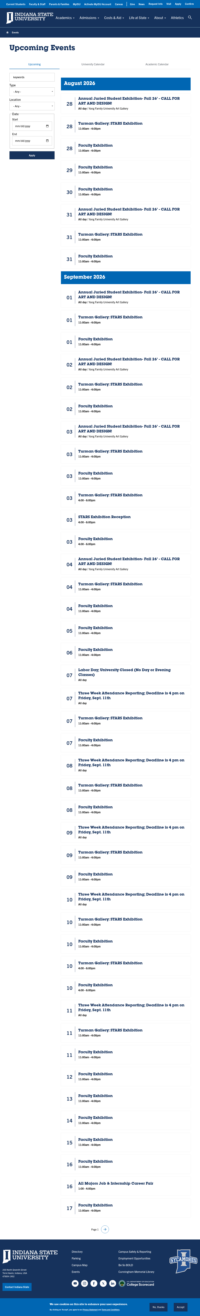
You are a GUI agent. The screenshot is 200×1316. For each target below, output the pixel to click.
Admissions (88, 17)
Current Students (15, 4)
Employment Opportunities (134, 1258)
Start (15, 119)
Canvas (119, 4)
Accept (180, 1307)
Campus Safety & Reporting (134, 1251)
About (158, 17)
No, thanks (158, 1307)
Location (15, 99)
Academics (64, 17)
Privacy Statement (90, 1309)
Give (132, 4)
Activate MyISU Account (97, 4)
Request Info (156, 3)
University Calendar (93, 64)
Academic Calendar (157, 64)
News (142, 4)
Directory (77, 1251)
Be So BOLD (125, 1265)
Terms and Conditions (110, 1309)
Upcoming (34, 64)
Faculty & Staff (37, 4)
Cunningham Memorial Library (136, 1271)
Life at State (137, 17)
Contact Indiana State (17, 1286)
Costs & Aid (112, 17)
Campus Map (80, 1265)
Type (12, 85)
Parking (76, 1258)
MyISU (76, 4)
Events (76, 1271)
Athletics (177, 17)
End (14, 134)
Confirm (189, 3)
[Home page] (7, 33)
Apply (178, 3)
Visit (168, 3)
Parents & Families (59, 4)
